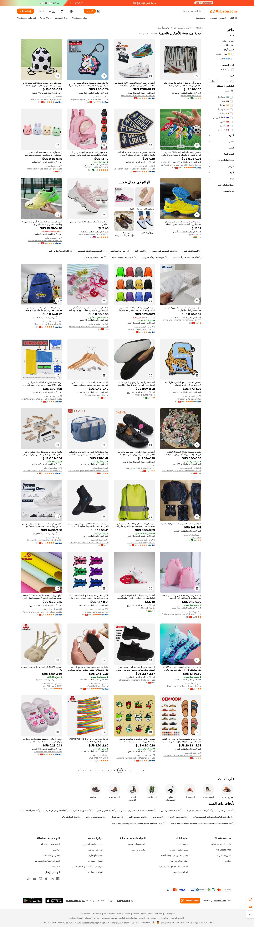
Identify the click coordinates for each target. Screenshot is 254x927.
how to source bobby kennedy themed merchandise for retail (137, 824)
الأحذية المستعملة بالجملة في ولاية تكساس (137, 811)
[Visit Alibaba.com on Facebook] (58, 879)
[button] (99, 11)
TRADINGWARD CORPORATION (93, 234)
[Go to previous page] (143, 770)
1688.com (96, 913)
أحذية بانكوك (139, 251)
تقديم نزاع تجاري (95, 855)
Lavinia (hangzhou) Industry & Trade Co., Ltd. (88, 470)
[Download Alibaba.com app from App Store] (54, 900)
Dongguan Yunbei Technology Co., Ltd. (44, 169)
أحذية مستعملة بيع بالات (94, 257)
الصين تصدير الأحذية (177, 817)
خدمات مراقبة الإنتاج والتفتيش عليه (173, 866)
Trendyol (158, 913)
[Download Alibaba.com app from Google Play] (32, 900)
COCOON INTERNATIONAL (96, 167)
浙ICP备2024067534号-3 (202, 922)
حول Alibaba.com (223, 838)
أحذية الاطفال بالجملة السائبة (122, 257)
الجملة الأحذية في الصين (170, 811)
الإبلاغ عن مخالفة (95, 872)
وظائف (228, 861)
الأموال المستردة (95, 861)
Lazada (127, 913)
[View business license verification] (153, 922)
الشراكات (55, 866)
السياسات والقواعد (180, 872)
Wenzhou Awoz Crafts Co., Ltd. (141, 329)
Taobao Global (139, 913)
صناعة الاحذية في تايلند (94, 817)
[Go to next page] (78, 770)
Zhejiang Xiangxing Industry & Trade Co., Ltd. (181, 614)
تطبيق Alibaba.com (75, 900)
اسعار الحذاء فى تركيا (69, 817)
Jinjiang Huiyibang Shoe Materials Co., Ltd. (89, 99)
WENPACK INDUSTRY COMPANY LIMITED (182, 320)
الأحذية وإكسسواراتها (183, 28)
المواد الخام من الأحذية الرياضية (153, 257)
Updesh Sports (194, 234)
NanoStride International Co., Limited (138, 95)
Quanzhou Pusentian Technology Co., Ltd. (182, 755)
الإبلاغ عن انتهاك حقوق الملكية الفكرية (87, 866)
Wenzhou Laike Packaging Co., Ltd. (46, 99)
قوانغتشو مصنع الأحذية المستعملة (90, 251)
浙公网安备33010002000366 (175, 922)
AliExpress (85, 913)
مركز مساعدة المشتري (93, 844)
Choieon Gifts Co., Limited (189, 399)
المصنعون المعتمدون (137, 844)
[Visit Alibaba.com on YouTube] (34, 879)
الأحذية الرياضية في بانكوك (55, 811)
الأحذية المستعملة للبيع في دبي (163, 251)
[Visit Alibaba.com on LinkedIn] (52, 879)
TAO (150, 913)
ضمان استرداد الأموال (179, 850)
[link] (250, 899)
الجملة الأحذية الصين (190, 251)
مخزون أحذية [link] (163, 28)
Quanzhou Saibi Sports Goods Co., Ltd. (184, 686)
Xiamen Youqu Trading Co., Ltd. (48, 324)
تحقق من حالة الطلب (51, 855)
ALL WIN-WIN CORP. (52, 686)
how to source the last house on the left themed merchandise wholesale (201, 824)
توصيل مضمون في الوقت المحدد (174, 855)
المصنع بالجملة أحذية (80, 811)
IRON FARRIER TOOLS (191, 95)
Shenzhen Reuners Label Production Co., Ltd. (134, 169)
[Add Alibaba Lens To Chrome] (190, 900)
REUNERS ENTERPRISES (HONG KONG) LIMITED (41, 470)
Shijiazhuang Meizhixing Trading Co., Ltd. (137, 680)
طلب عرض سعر (138, 850)
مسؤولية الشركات (223, 855)
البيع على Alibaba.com (50, 844)
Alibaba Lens (220, 900)
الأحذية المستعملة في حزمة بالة (198, 811)
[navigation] (220, 399)
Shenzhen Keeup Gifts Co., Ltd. (48, 751)
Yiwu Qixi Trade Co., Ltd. (97, 686)
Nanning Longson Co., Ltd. (96, 395)
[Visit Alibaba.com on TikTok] (28, 879)
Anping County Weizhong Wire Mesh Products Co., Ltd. (41, 399)
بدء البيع (56, 850)
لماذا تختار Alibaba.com (221, 844)
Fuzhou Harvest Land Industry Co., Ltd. (44, 540)
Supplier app (123, 900)
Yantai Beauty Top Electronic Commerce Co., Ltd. (87, 326)
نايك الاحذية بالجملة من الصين (58, 251)
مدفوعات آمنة (182, 844)
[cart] (61, 11)
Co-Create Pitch (223, 850)
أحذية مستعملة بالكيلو (136, 817)
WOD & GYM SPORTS (145, 395)
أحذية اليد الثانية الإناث (118, 251)
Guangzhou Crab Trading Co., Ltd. (140, 468)
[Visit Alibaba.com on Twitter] (46, 879)
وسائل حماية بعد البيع (179, 861)
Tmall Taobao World (112, 913)
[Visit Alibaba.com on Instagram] (40, 879)
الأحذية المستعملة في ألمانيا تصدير (185, 257)
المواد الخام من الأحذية (105, 811)
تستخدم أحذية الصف (29, 811)
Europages (170, 913)
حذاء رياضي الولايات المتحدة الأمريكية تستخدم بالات (212, 817)
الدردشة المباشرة (95, 850)
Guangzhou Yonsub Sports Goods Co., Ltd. (89, 542)
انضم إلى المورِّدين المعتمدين (47, 861)
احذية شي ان (115, 817)
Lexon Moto (195, 537)
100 (84, 770)
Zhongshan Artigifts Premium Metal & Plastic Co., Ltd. (180, 165)
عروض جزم (157, 817)
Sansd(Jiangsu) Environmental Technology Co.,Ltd (41, 612)
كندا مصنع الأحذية (224, 811)
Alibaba (199, 28)
